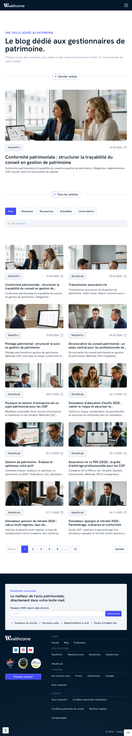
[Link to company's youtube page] (31, 650)
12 (75, 549)
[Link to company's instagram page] (23, 650)
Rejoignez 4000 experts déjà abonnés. (29, 607)
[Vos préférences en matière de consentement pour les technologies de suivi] (6, 730)
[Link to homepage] (14, 5)
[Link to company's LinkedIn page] (16, 650)
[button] (126, 5)
